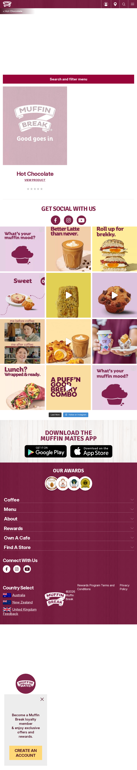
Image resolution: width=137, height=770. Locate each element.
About (10, 519)
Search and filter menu (68, 79)
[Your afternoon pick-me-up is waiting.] (68, 249)
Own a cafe (17, 538)
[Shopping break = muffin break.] (114, 341)
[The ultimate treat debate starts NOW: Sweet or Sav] (22, 295)
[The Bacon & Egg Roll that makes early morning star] (114, 249)
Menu (10, 509)
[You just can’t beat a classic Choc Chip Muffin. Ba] (114, 295)
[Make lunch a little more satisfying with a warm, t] (68, 295)
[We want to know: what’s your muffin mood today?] (114, 387)
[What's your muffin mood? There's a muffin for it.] (22, 249)
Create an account (26, 753)
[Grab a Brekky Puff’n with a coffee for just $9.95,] (68, 341)
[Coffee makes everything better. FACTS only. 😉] (22, 341)
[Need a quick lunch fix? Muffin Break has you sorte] (22, 387)
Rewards (13, 528)
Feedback (10, 614)
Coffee (11, 500)
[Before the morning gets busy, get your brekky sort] (68, 387)
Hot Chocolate (13, 11)
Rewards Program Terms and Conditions (96, 587)
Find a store (17, 547)
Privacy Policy (125, 587)
